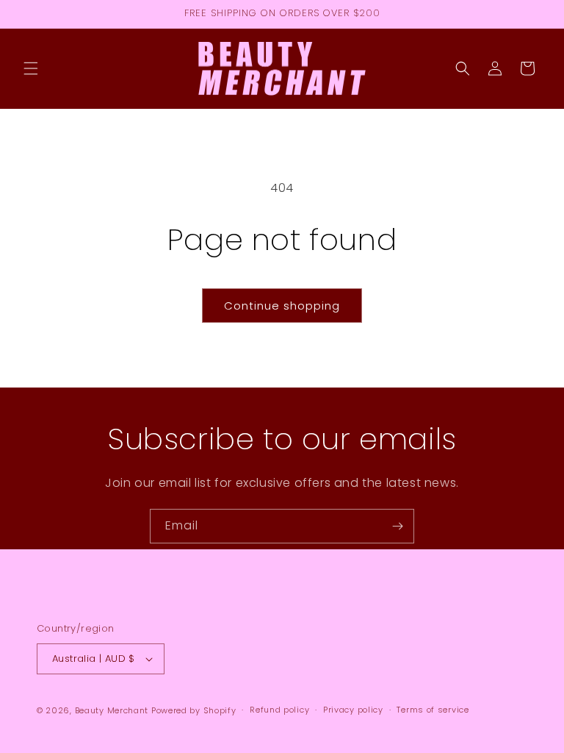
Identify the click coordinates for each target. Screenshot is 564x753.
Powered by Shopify (193, 710)
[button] (31, 68)
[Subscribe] (397, 526)
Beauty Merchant (112, 710)
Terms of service (433, 709)
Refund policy (279, 709)
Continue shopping (282, 305)
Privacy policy (353, 709)
